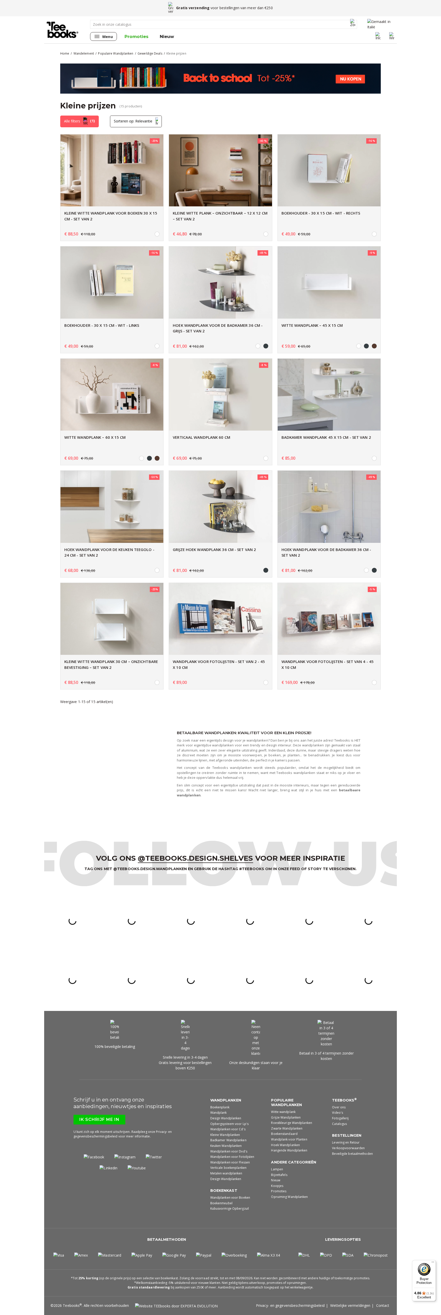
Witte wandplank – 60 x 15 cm (95, 437)
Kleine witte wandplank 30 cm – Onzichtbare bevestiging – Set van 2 (111, 664)
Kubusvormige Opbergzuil (229, 1208)
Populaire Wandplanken (286, 1102)
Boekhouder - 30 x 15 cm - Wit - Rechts (320, 213)
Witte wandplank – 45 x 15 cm (312, 325)
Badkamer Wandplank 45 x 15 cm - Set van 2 (326, 437)
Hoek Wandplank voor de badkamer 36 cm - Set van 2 (326, 552)
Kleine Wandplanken (225, 1135)
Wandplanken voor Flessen (230, 1162)
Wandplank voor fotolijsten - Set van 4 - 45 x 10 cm (327, 664)
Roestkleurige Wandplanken (291, 1123)
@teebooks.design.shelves (195, 858)
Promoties (137, 36)
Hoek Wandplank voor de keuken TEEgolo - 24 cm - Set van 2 (109, 552)
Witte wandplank (283, 1112)
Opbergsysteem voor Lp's (229, 1124)
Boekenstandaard (284, 1134)
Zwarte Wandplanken (286, 1128)
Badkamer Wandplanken (228, 1140)
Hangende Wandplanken (289, 1150)
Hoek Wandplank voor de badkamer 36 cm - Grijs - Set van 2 (218, 328)
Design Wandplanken (225, 1118)
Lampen (277, 1169)
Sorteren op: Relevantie (133, 120)
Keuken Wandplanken (226, 1146)
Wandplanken (225, 1100)
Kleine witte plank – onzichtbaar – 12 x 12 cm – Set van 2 (220, 215)
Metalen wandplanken (226, 1173)
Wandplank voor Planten (289, 1139)
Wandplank (218, 1112)
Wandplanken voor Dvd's (228, 1151)
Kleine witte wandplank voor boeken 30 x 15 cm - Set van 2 (110, 215)
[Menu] (433, 1263)
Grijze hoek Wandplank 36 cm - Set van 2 (214, 549)
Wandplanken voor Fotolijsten (232, 1157)
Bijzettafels (279, 1175)
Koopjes (277, 1186)
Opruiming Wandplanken (289, 1197)
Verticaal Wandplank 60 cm (201, 437)
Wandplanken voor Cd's (228, 1129)
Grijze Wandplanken (286, 1117)
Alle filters (79, 120)
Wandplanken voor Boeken (230, 1197)
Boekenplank (219, 1107)
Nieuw (167, 36)
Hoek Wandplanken (285, 1145)
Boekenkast (223, 1190)
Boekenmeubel (221, 1203)
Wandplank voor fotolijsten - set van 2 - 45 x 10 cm (219, 664)
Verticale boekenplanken (228, 1168)
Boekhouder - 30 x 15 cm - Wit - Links (101, 325)
